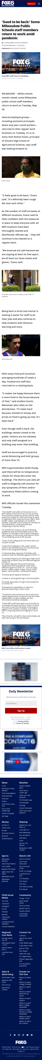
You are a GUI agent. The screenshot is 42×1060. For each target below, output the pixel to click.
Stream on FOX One (24, 973)
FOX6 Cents (6, 828)
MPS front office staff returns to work (16, 648)
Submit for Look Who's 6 (25, 826)
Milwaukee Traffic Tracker (25, 849)
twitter (14, 1035)
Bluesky (4, 914)
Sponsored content (6, 989)
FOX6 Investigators (9, 793)
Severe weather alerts (25, 787)
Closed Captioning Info (25, 960)
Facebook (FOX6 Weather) (8, 923)
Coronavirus (21, 45)
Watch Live (31, 4)
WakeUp (23, 822)
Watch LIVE (25, 855)
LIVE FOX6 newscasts (23, 863)
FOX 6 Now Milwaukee (9, 45)
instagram (19, 1035)
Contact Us (25, 932)
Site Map (5, 816)
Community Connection (23, 915)
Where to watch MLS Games (25, 1022)
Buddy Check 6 (24, 908)
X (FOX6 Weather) (8, 926)
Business (5, 836)
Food (21, 841)
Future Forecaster (25, 808)
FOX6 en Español (8, 813)
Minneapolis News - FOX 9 (8, 944)
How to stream (24, 859)
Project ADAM (24, 911)
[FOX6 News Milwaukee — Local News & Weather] (8, 3)
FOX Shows (23, 889)
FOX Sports (23, 881)
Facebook (5, 904)
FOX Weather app (25, 800)
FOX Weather (24, 803)
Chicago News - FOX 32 (7, 939)
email (31, 1035)
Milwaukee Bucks (8, 876)
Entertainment (7, 796)
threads (23, 1035)
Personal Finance (8, 833)
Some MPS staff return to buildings (15, 76)
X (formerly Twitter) (6, 918)
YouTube (5, 901)
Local (4, 786)
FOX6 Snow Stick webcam (25, 812)
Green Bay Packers (9, 864)
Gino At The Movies (23, 844)
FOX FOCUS (6, 985)
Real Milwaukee (25, 832)
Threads (5, 912)
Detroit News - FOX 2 (7, 949)
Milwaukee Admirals (6, 880)
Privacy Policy (23, 721)
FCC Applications (25, 956)
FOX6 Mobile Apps (26, 943)
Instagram (5, 906)
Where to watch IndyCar (25, 999)
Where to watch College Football (25, 983)
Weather (23, 782)
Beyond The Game (8, 869)
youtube (27, 1035)
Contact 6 (5, 825)
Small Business (7, 838)
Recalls (4, 830)
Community (25, 895)
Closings (22, 805)
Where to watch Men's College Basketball (25, 1005)
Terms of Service (22, 723)
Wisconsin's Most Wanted (8, 789)
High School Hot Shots (8, 873)
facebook (10, 1035)
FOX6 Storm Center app (23, 791)
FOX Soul (22, 884)
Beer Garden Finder (23, 902)
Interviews (23, 838)
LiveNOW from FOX (24, 875)
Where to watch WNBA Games (25, 1017)
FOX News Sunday (26, 887)
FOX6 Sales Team (8, 977)
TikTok (4, 909)
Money (5, 822)
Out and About (24, 835)
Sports (5, 855)
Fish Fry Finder (24, 906)
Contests (22, 935)
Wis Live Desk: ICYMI (24, 867)
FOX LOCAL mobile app (6, 810)
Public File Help (24, 954)
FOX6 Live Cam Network (24, 796)
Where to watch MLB (25, 988)
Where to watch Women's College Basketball (25, 1012)
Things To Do (24, 898)
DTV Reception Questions (24, 965)
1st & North (6, 866)
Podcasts (5, 799)
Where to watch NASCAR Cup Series (25, 994)
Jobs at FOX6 (24, 948)
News (4, 782)
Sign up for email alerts (25, 939)
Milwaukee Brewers (6, 860)
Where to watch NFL (25, 978)
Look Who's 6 (24, 830)
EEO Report (23, 951)
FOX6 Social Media (7, 896)
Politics (4, 801)
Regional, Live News (7, 933)
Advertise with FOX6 (7, 981)
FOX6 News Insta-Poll (8, 805)
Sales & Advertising (7, 973)
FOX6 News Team (25, 946)
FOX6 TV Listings (25, 871)
